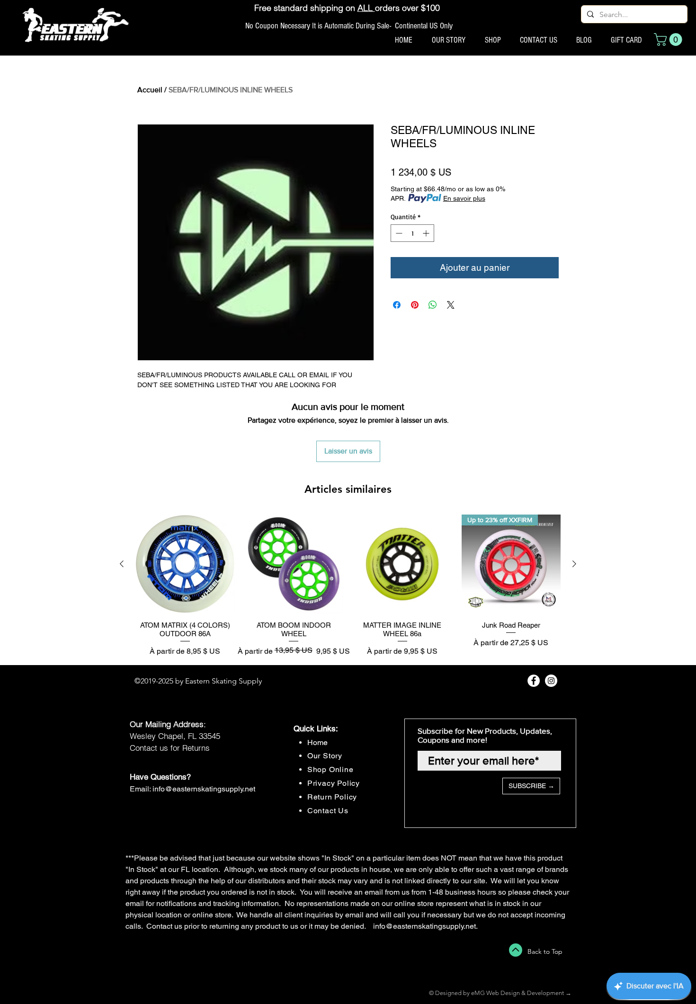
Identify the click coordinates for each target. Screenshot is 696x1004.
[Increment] (427, 233)
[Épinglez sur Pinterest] (414, 305)
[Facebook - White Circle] (533, 681)
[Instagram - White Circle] (551, 681)
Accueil (149, 90)
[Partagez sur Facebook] (396, 305)
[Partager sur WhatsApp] (432, 305)
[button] (669, 39)
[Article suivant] (574, 563)
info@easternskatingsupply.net (203, 788)
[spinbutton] (412, 233)
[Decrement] (398, 233)
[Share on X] (450, 305)
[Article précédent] (121, 563)
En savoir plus (464, 198)
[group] (348, 585)
